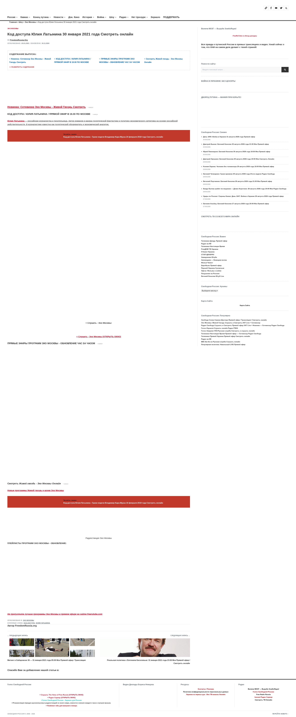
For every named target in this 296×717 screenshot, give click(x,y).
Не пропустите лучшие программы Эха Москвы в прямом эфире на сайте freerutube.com (54, 614)
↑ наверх (90, 107)
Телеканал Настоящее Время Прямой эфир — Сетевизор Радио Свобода (231, 334)
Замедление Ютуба (209, 257)
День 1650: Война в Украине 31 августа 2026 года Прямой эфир (229, 137)
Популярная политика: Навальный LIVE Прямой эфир (223, 344)
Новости (58, 17)
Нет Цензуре (138, 17)
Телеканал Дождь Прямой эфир (214, 241)
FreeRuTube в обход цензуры (245, 36)
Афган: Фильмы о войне (211, 271)
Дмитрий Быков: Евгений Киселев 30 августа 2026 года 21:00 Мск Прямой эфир (236, 144)
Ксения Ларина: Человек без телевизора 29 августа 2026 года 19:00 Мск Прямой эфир (238, 166)
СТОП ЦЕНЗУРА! (207, 254)
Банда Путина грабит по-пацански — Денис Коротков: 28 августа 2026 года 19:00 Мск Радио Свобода (244, 189)
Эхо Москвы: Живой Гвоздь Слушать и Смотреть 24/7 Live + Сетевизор (230, 323)
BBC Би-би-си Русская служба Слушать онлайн (220, 342)
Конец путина (41, 17)
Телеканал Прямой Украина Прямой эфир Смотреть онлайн (225, 336)
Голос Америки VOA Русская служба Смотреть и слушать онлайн (228, 331)
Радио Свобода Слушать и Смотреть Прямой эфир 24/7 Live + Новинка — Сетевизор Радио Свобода (242, 325)
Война (100, 17)
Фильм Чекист (207, 263)
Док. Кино (73, 17)
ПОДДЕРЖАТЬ (171, 17)
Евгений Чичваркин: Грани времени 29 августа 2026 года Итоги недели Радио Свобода (239, 174)
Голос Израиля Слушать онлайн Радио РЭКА (219, 328)
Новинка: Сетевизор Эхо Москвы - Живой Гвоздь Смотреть (46, 106)
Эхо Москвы (30, 22)
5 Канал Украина (207, 252)
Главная (13, 22)
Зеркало (155, 17)
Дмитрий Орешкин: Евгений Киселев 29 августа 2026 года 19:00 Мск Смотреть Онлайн (238, 159)
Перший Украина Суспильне (212, 268)
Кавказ (24, 17)
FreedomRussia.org (19, 40)
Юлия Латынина (15, 121)
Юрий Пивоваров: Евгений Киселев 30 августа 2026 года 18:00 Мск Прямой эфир (236, 151)
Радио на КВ (206, 244)
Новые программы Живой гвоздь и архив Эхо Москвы (35, 490)
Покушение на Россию (210, 273)
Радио (122, 17)
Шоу (111, 17)
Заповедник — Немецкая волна (214, 260)
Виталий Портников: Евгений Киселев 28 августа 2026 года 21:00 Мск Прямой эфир (237, 181)
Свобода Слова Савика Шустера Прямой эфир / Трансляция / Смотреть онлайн (234, 320)
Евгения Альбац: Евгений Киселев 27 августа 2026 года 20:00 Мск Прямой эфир (236, 204)
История (87, 17)
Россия (11, 17)
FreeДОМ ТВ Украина (209, 249)
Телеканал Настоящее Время (213, 246)
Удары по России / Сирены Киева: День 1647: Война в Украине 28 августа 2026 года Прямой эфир (243, 196)
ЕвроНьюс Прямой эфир (211, 265)
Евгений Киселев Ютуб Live (212, 276)
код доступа (29, 623)
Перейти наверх (279, 714)
